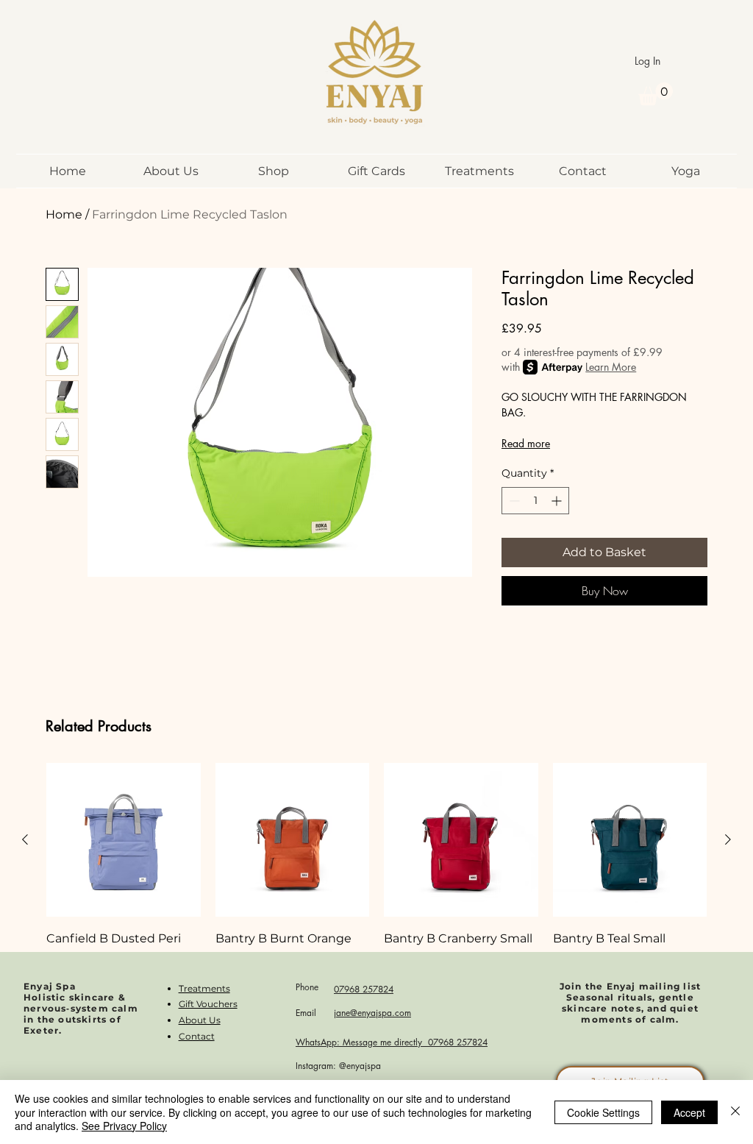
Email (306, 1012)
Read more (526, 443)
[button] (655, 93)
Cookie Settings (603, 1112)
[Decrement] (513, 501)
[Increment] (558, 501)
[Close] (735, 1112)
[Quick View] (123, 840)
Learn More (610, 367)
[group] (376, 888)
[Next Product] (728, 839)
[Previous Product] (25, 839)
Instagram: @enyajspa (338, 1065)
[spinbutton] (535, 501)
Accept (689, 1112)
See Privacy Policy (124, 1125)
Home (64, 214)
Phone (307, 987)
